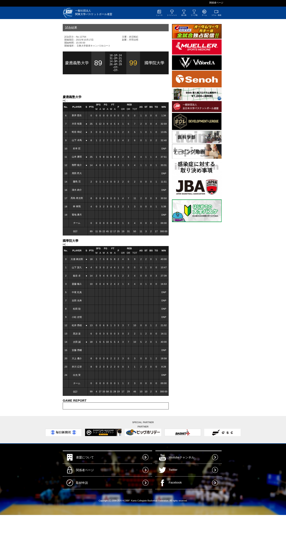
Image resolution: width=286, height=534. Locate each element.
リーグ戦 (194, 15)
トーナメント (172, 15)
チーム (204, 15)
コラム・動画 (216, 15)
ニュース (159, 15)
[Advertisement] (101, 84)
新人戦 (183, 15)
